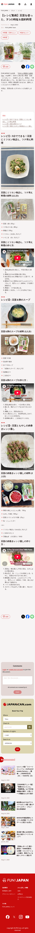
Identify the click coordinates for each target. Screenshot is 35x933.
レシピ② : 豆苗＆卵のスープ (12, 124)
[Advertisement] (9, 105)
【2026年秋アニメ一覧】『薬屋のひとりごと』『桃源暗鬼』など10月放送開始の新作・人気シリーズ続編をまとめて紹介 (25, 789)
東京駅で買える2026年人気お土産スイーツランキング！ (25, 834)
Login (4, 670)
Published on (5, 25)
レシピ (20, 10)
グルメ (13, 10)
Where (5, 715)
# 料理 (5, 37)
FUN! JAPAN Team (10, 28)
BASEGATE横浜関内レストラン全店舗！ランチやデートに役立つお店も (25, 820)
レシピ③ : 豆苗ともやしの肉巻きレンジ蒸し (17, 126)
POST (17, 692)
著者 (2, 28)
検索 (17, 749)
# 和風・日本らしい (9, 33)
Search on (6, 739)
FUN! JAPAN (4, 11)
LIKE (6, 67)
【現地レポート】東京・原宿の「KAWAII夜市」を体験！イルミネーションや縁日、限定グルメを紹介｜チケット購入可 (25, 851)
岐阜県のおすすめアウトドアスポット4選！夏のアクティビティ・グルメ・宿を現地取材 (25, 805)
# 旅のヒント (24, 33)
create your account (16, 670)
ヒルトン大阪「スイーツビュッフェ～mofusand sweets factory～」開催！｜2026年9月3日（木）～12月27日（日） (25, 771)
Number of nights (9, 731)
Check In (6, 723)
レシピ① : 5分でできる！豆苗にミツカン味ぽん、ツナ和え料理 (17, 120)
